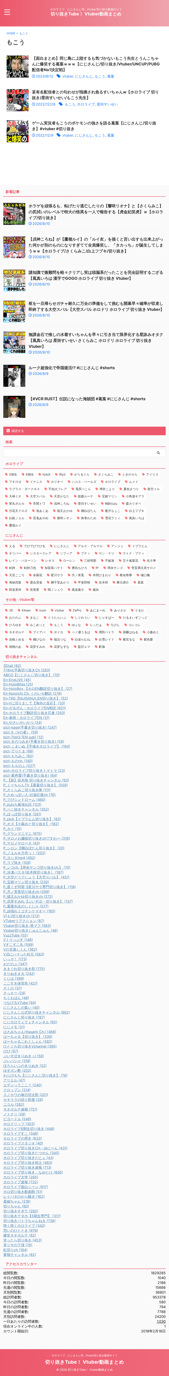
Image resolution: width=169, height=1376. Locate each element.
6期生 (30, 474)
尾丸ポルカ (16, 503)
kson (42, 610)
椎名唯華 (126, 575)
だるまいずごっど (135, 617)
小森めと (153, 632)
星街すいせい (107, 104)
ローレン (69, 560)
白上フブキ (136, 511)
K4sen (26, 610)
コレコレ (134, 625)
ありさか (120, 610)
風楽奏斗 (78, 589)
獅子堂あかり (60, 582)
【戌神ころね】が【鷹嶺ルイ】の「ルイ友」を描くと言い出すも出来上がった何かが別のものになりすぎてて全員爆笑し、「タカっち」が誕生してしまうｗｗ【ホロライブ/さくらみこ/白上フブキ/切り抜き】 (96, 245)
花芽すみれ (37, 646)
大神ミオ (15, 496)
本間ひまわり (102, 575)
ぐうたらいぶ (57, 617)
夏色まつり (131, 489)
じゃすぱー (106, 617)
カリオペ (57, 481)
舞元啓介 (123, 582)
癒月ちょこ (112, 511)
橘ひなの (39, 639)
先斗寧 (151, 560)
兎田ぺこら (83, 489)
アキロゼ (15, 481)
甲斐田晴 (84, 582)
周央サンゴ (115, 568)
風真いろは (136, 518)
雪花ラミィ (112, 518)
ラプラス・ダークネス (24, 489)
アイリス (152, 474)
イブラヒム (139, 546)
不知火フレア (57, 489)
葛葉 (110, 76)
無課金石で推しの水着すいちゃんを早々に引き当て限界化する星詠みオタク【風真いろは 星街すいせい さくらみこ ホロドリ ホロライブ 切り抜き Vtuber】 (96, 340)
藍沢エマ (84, 646)
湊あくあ (42, 511)
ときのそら (130, 474)
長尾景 (34, 589)
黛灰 (96, 589)
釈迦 (102, 646)
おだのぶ (15, 617)
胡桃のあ (15, 646)
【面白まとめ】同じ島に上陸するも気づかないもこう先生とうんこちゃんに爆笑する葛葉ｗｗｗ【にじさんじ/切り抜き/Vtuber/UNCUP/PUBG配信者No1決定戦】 (96, 64)
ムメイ (133, 481)
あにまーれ (97, 610)
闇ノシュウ (55, 589)
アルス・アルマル (90, 546)
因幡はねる (130, 632)
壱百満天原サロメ (143, 568)
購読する (17, 431)
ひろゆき (15, 625)
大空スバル (37, 496)
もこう (100, 76)
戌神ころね (61, 503)
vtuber (67, 76)
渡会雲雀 (36, 582)
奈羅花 (37, 575)
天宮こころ (16, 575)
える (12, 546)
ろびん (115, 625)
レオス (50, 560)
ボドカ (58, 632)
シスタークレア (40, 553)
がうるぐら (82, 474)
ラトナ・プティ (133, 553)
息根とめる (16, 639)
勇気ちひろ (79, 568)
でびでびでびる (34, 546)
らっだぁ (96, 625)
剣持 (12, 568)
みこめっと (37, 625)
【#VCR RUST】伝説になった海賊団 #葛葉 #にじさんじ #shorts (87, 398)
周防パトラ (106, 632)
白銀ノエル (16, 518)
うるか (139, 610)
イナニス (36, 481)
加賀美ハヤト (54, 568)
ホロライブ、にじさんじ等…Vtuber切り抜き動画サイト (85, 1355)
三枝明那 (90, 560)
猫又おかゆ (64, 511)
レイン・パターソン (23, 560)
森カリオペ (133, 503)
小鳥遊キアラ (135, 496)
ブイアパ (39, 632)
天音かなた (61, 496)
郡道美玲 (15, 589)
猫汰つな (60, 639)
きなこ (34, 617)
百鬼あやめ (40, 518)
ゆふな (76, 625)
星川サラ (57, 575)
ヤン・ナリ (106, 553)
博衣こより (107, 489)
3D (11, 610)
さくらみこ (106, 474)
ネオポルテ (16, 632)
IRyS (62, 474)
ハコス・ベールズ (84, 481)
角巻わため (88, 518)
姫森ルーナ (85, 496)
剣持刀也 (30, 568)
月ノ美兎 (78, 575)
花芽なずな (61, 646)
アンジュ (117, 546)
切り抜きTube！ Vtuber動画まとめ (86, 14)
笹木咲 (103, 582)
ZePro (77, 610)
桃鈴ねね (111, 503)
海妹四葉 (15, 582)
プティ (85, 553)
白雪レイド (106, 639)
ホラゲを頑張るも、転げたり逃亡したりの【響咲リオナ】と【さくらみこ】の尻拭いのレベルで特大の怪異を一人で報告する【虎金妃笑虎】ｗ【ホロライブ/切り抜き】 (96, 212)
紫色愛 (148, 639)
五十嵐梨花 (130, 560)
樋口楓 (145, 575)
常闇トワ (39, 503)
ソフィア (66, 553)
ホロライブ (86, 104)
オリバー (15, 553)
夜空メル (153, 489)
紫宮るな (129, 639)
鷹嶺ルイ (15, 525)
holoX (46, 474)
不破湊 (109, 560)
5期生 (13, 474)
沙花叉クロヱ (18, 511)
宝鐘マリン (109, 496)
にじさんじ (84, 76)
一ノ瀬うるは (81, 632)
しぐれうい (82, 617)
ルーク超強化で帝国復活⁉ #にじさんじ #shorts (72, 367)
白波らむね (82, 639)
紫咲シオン (64, 518)
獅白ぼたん (88, 511)
